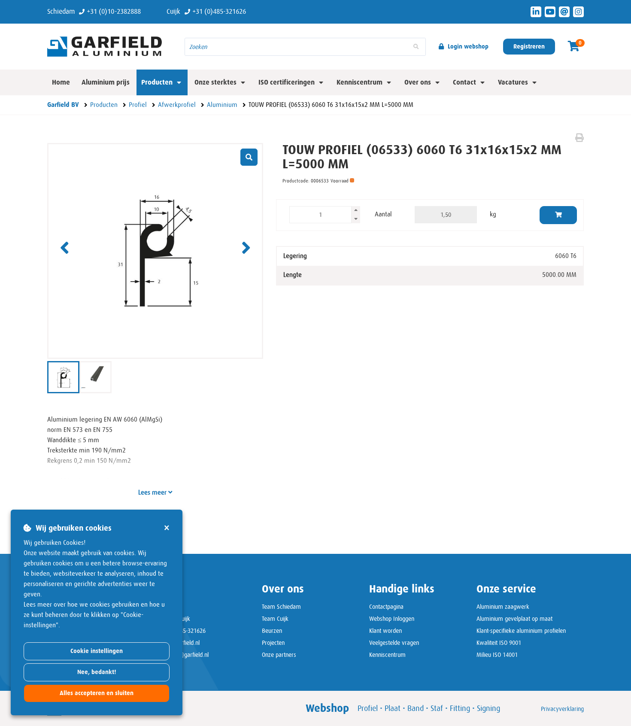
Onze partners (279, 654)
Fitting (460, 708)
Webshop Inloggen (391, 618)
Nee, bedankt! (96, 672)
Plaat (392, 708)
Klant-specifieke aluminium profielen (521, 630)
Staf (437, 708)
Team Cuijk (275, 618)
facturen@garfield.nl (184, 654)
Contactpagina (386, 606)
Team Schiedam (281, 606)
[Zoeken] (416, 46)
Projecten (273, 642)
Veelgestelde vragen (394, 642)
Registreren (529, 46)
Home (61, 82)
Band (415, 708)
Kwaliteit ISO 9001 (498, 642)
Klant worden (385, 630)
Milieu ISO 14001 (497, 654)
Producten (157, 82)
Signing (488, 708)
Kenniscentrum (387, 654)
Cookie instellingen (96, 651)
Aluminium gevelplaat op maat (514, 618)
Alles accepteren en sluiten (96, 693)
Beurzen (272, 630)
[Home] (109, 46)
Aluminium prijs (106, 82)
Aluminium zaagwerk (502, 606)
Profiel (368, 708)
